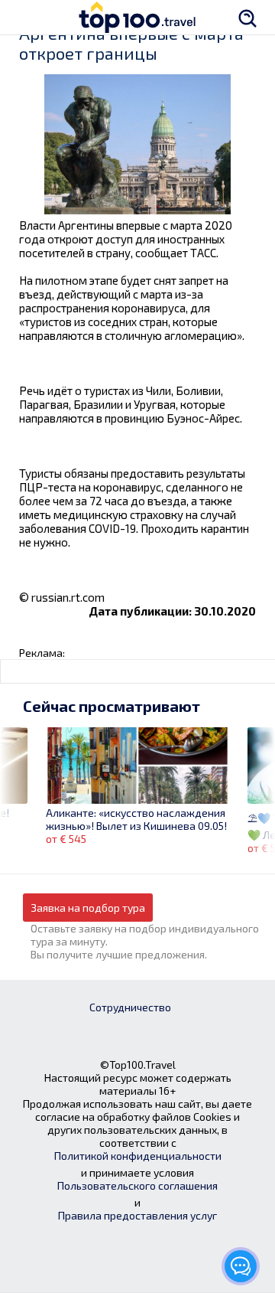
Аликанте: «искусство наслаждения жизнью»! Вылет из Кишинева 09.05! (136, 819)
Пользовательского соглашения (137, 1185)
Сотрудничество (130, 1007)
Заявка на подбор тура (88, 907)
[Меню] (26, 17)
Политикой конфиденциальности (138, 1155)
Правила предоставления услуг (137, 1215)
